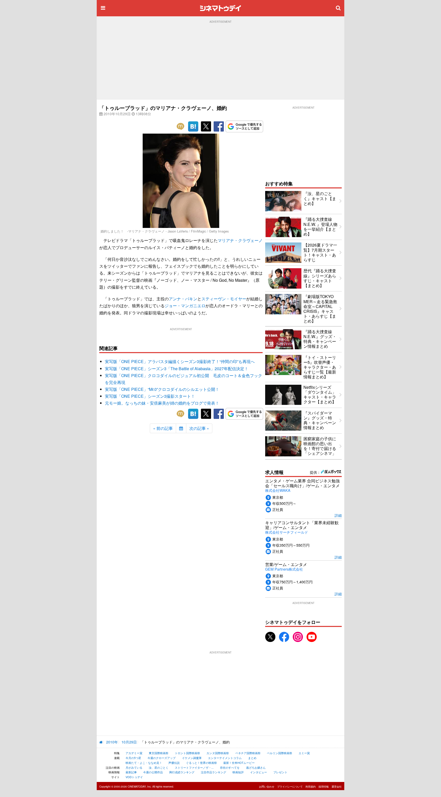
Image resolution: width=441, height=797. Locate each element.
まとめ (252, 758)
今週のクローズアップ (162, 758)
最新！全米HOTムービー (239, 763)
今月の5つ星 (133, 758)
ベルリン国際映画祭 (279, 753)
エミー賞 (304, 753)
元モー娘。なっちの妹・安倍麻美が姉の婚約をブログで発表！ (162, 403)
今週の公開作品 (153, 772)
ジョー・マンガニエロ (185, 305)
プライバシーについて (290, 786)
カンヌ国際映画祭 (217, 753)
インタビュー (258, 772)
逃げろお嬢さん (256, 767)
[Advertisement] (220, 61)
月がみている (134, 767)
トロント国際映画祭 (187, 753)
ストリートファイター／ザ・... (194, 767)
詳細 (338, 515)
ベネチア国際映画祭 (248, 753)
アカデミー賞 (134, 753)
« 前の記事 (163, 428)
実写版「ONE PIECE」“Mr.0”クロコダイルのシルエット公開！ (162, 389)
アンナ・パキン (183, 299)
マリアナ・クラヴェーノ (240, 240)
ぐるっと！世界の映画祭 (201, 763)
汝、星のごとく (158, 767)
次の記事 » (199, 428)
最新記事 (131, 772)
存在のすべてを (230, 767)
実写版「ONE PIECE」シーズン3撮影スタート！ (150, 396)
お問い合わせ (266, 786)
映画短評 (238, 772)
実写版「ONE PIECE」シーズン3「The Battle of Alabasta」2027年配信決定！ (176, 368)
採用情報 (323, 786)
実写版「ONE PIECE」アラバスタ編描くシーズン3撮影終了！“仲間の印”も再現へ (180, 361)
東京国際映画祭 (158, 753)
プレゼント (280, 772)
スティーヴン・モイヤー (223, 299)
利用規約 (310, 786)
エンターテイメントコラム (225, 758)
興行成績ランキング (181, 772)
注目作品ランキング (213, 772)
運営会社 (337, 786)
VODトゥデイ (134, 777)
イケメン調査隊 (192, 758)
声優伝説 (174, 763)
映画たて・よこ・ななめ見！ (144, 763)
